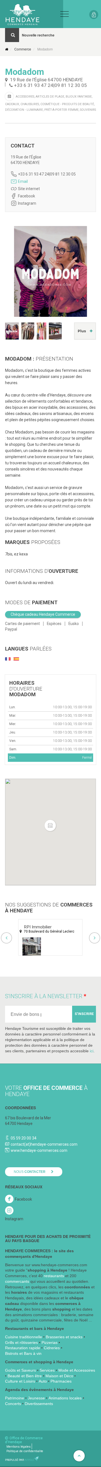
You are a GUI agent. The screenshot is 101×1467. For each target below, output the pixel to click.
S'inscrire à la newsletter (43, 996)
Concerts (13, 1403)
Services (47, 1370)
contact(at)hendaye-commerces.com (44, 1144)
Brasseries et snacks (64, 1337)
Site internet (29, 188)
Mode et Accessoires (76, 1370)
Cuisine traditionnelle (23, 1337)
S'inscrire (84, 1014)
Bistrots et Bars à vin (23, 1353)
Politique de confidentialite (24, 1451)
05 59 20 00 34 (23, 1138)
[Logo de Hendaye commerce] (31, 14)
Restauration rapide (22, 1348)
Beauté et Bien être (25, 1376)
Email (23, 181)
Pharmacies (61, 1381)
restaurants (54, 1276)
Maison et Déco (59, 1376)
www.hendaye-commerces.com (39, 1150)
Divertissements (39, 1403)
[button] (50, 825)
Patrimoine (14, 1398)
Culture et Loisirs (20, 1381)
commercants (17, 1281)
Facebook (26, 196)
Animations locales (65, 1398)
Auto (43, 1381)
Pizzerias (50, 1342)
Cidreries (52, 1348)
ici (91, 1051)
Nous (29, 1172)
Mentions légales (18, 1446)
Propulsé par (19, 1459)
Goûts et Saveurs (20, 1370)
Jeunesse (36, 1398)
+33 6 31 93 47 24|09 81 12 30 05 (50, 85)
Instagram (27, 203)
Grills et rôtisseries (21, 1342)
